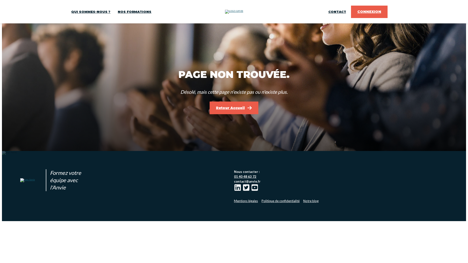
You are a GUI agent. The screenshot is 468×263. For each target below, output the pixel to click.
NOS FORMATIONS (134, 12)
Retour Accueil (230, 108)
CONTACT (337, 12)
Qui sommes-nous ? (90, 12)
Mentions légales (246, 201)
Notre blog (311, 201)
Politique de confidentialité (281, 201)
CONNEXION (369, 11)
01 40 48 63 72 (245, 176)
